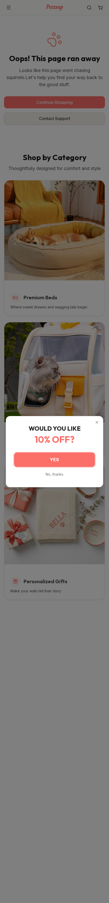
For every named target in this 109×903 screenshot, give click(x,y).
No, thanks (54, 474)
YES (54, 459)
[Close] (97, 422)
